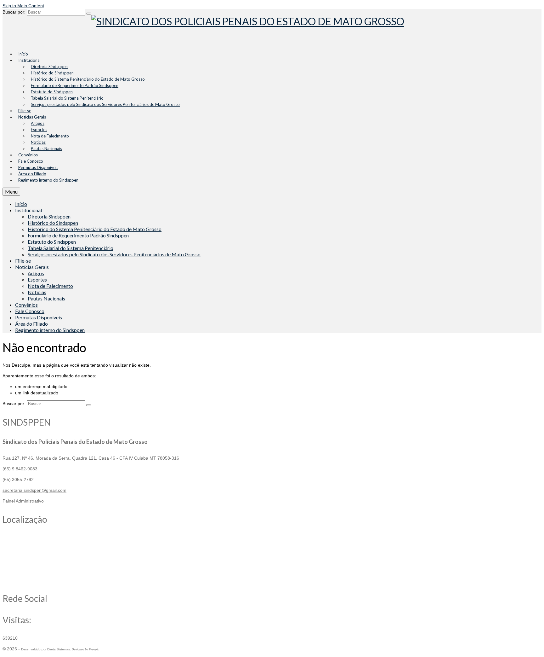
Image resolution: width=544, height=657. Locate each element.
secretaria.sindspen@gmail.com (34, 490)
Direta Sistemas (58, 649)
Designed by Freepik (85, 649)
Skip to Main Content (23, 5)
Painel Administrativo (23, 500)
